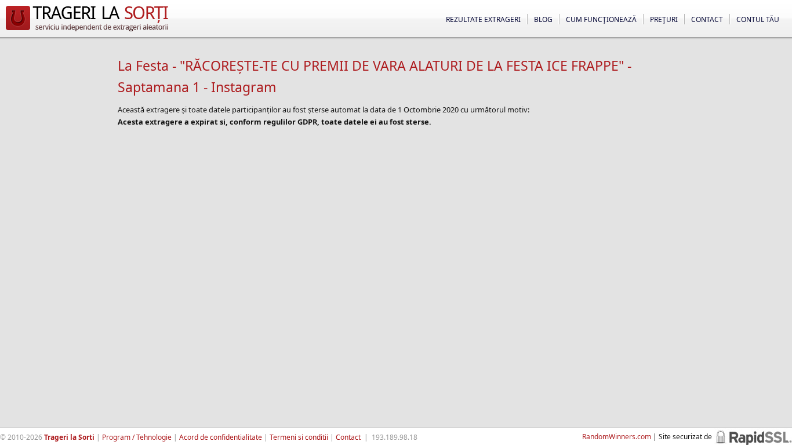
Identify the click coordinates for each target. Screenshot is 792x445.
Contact (707, 19)
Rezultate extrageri (483, 19)
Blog (543, 19)
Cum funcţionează (601, 19)
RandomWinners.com (616, 437)
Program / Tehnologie (137, 437)
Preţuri (664, 19)
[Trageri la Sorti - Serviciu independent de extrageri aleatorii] (87, 31)
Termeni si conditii (299, 437)
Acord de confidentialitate (220, 437)
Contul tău (757, 19)
